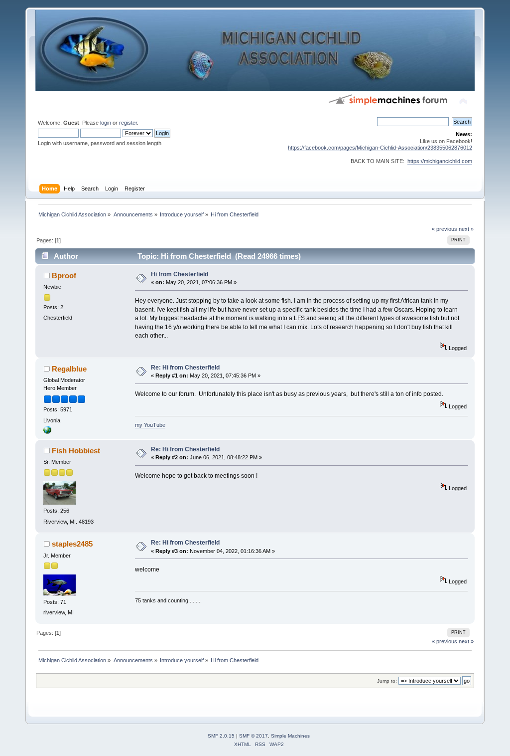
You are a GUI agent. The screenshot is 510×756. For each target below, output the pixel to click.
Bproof (64, 275)
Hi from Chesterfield (179, 274)
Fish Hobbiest (76, 450)
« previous (444, 229)
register (128, 123)
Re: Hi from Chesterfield (185, 367)
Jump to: (387, 681)
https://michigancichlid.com (439, 161)
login (105, 123)
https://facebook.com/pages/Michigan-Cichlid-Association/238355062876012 (380, 148)
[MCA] (47, 432)
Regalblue (69, 369)
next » (466, 229)
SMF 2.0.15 (221, 736)
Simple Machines (290, 736)
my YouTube (150, 425)
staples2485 (72, 544)
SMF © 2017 (253, 736)
